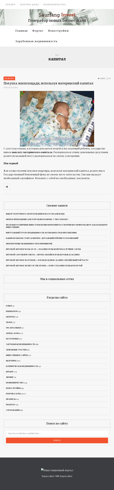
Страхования (13, 410)
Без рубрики (12, 338)
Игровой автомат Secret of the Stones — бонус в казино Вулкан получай (44, 265)
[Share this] (13, 187)
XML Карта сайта (63, 476)
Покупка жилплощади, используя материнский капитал (48, 83)
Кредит (11, 4)
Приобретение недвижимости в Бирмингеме (29, 243)
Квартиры (11, 360)
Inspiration (12, 311)
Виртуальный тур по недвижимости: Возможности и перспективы (41, 232)
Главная (21, 30)
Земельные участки (16, 349)
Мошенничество (54, 4)
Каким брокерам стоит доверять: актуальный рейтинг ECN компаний (42, 238)
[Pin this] (33, 187)
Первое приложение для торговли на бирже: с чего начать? (37, 219)
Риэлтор (10, 404)
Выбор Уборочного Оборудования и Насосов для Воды (35, 214)
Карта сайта (48, 476)
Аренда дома (13, 333)
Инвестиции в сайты (17, 355)
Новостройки (58, 30)
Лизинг (10, 377)
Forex (9, 306)
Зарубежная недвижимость (36, 41)
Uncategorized (13, 328)
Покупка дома (29, 4)
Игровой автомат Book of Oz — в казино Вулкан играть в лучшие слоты (43, 249)
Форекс (38, 30)
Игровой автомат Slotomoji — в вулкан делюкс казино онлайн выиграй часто (47, 260)
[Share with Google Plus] (26, 187)
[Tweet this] (19, 187)
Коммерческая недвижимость (22, 366)
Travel (9, 322)
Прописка (11, 399)
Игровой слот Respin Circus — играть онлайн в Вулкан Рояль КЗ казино (43, 254)
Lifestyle (10, 317)
